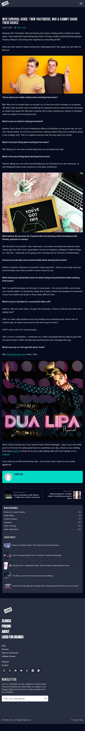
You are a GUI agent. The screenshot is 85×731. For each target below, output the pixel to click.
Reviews (5, 649)
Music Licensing (10, 526)
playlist (15, 451)
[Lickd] (8, 610)
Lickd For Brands (13, 637)
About (6, 632)
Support (5, 662)
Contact (5, 665)
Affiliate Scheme (8, 656)
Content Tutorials (10, 519)
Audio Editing (9, 516)
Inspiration (8, 522)
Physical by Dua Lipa (15, 354)
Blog (4, 646)
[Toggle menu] (81, 3)
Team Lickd (21, 28)
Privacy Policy (8, 689)
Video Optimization (11, 529)
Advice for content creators (14, 512)
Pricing (6, 626)
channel (5, 454)
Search (6, 621)
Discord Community (10, 653)
